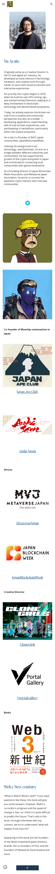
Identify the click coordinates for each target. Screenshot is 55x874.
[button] (3, 4)
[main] (27, 61)
